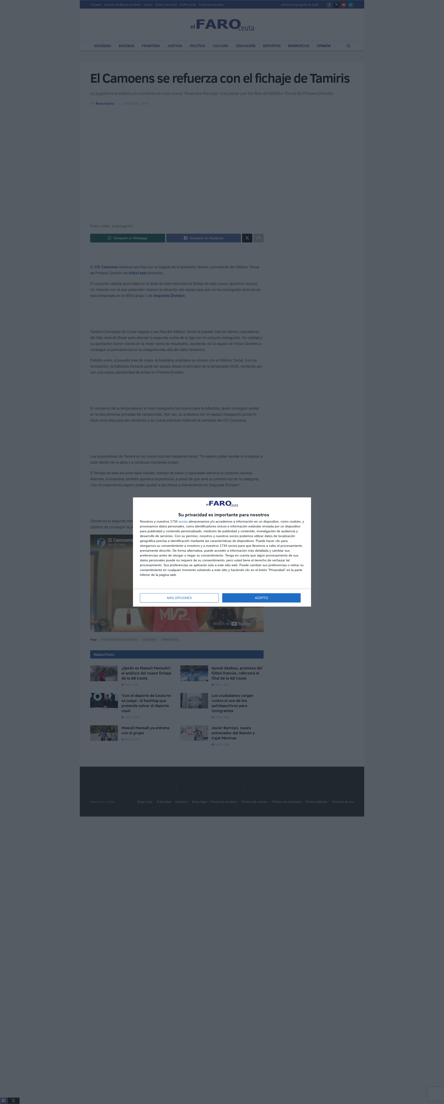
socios (183, 521)
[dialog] (222, 552)
